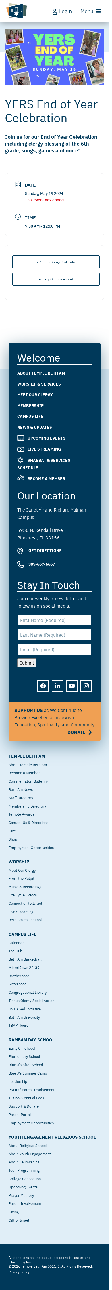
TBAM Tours (18, 1025)
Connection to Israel (25, 903)
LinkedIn (57, 690)
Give (12, 830)
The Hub (15, 950)
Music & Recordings (25, 886)
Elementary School (24, 1056)
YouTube (72, 690)
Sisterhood (18, 983)
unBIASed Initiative (25, 1008)
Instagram (86, 690)
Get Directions (45, 551)
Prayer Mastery (21, 1195)
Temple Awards (21, 813)
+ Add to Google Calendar (56, 261)
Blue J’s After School (26, 1064)
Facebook (43, 690)
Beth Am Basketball (25, 958)
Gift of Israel (19, 1219)
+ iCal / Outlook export (56, 279)
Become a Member (46, 478)
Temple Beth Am (27, 756)
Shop (13, 838)
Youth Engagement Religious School (52, 1137)
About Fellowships (24, 1161)
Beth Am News (21, 789)
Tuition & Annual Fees (26, 1097)
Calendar (16, 942)
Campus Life (30, 416)
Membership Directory (27, 805)
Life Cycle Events (23, 894)
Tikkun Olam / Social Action (31, 1000)
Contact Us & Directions (28, 822)
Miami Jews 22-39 (24, 967)
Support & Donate (24, 1105)
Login (65, 11)
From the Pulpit (21, 878)
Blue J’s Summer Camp (28, 1072)
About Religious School (28, 1145)
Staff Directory (21, 797)
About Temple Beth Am (41, 373)
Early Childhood (22, 1048)
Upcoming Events (46, 438)
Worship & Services (39, 384)
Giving (14, 1211)
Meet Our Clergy (35, 395)
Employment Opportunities (31, 847)
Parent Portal (20, 1114)
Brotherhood (19, 975)
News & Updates (34, 427)
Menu (86, 11)
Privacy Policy (19, 1272)
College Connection (25, 1178)
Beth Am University (24, 1017)
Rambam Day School (32, 1039)
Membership (30, 405)
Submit (27, 662)
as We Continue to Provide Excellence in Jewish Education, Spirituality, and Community (54, 721)
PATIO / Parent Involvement (32, 1089)
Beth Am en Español (25, 919)
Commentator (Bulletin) (28, 780)
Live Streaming (44, 449)
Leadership (18, 1081)
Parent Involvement (25, 1203)
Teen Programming (24, 1170)
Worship (19, 861)
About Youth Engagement (30, 1153)
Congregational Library (28, 992)
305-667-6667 (41, 564)
